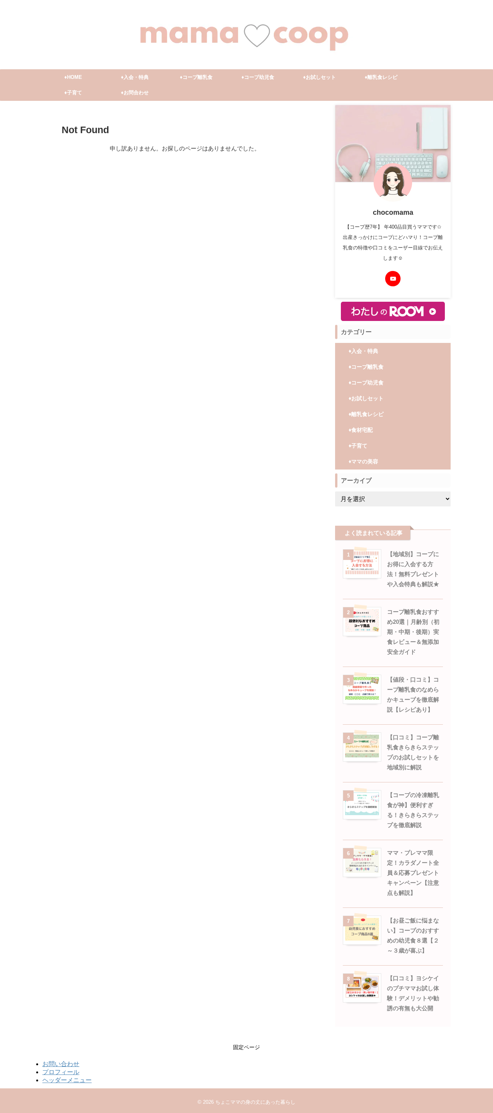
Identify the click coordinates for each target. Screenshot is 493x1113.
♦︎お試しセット (319, 77)
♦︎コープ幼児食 (257, 77)
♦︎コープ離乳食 (196, 77)
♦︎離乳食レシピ (381, 77)
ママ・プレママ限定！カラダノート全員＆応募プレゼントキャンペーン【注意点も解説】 (413, 872)
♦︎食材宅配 (361, 430)
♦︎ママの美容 (363, 461)
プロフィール (60, 1072)
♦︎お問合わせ (135, 92)
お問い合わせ (60, 1064)
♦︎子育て (73, 92)
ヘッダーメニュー (67, 1080)
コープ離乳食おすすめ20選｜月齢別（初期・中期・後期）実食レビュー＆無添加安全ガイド (413, 631)
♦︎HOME (73, 77)
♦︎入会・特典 (135, 77)
